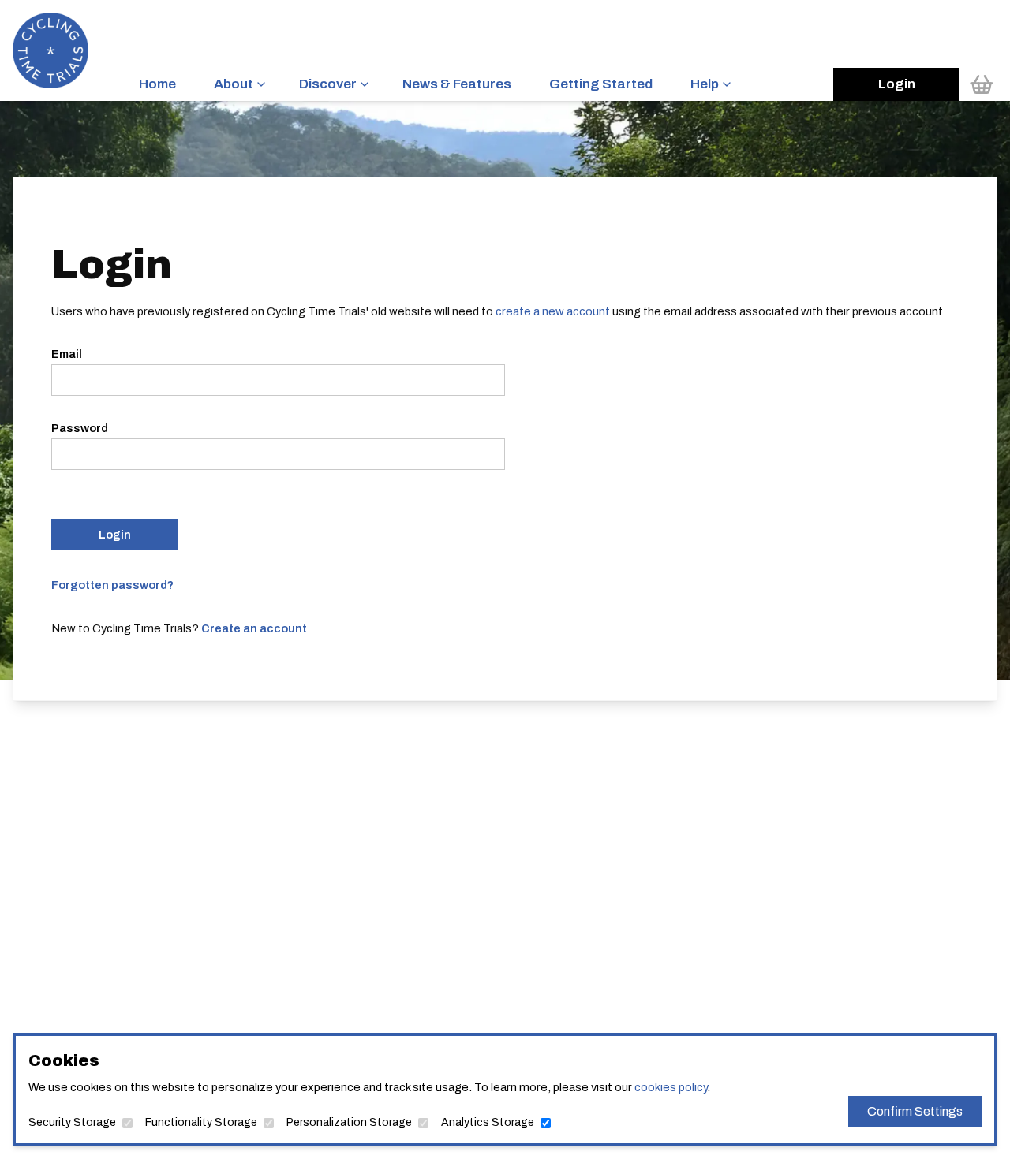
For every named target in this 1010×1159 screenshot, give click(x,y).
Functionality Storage (201, 1122)
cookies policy (670, 1087)
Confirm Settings (915, 1111)
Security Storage (72, 1122)
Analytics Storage (487, 1122)
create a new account (553, 311)
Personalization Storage (349, 1122)
